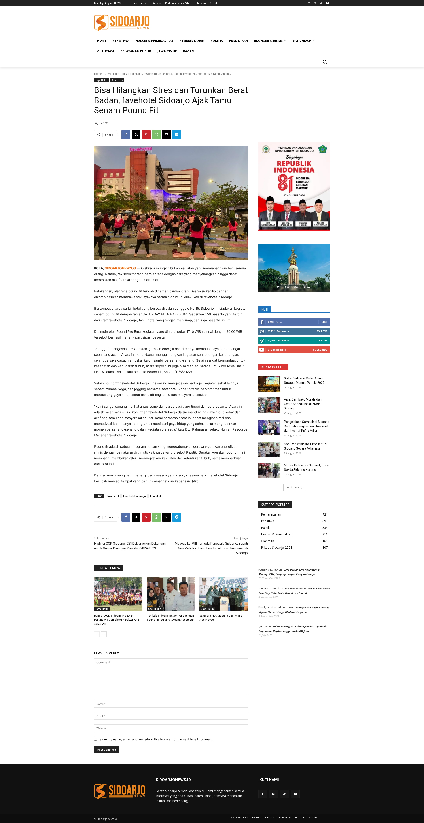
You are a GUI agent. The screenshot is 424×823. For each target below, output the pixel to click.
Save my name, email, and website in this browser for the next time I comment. (156, 739)
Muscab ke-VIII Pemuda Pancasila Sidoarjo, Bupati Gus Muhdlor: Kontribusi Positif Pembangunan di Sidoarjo (211, 548)
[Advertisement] (245, 22)
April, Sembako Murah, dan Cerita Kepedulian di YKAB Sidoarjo (303, 404)
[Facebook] (309, 3)
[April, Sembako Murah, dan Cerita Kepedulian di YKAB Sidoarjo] (269, 405)
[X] (136, 134)
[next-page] (104, 634)
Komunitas (117, 80)
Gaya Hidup (112, 74)
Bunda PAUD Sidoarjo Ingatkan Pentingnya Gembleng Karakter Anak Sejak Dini (117, 619)
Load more (293, 487)
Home (98, 74)
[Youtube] (327, 3)
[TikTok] (321, 3)
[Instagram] (315, 3)
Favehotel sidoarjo (134, 496)
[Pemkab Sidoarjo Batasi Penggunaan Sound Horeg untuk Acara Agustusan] (171, 594)
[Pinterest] (146, 134)
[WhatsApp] (156, 134)
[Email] (166, 134)
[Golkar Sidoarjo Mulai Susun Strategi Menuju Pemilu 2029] (269, 384)
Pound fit (155, 496)
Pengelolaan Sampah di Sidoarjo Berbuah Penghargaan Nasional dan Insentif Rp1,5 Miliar (306, 426)
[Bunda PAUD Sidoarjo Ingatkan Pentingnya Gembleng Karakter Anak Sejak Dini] (118, 594)
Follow (321, 331)
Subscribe (320, 349)
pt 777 (263, 626)
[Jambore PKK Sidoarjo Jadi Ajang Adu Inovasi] (223, 594)
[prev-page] (97, 634)
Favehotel (113, 496)
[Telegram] (176, 134)
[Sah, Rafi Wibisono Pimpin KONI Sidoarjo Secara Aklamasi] (269, 449)
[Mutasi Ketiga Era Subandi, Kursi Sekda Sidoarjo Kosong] (269, 470)
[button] (324, 61)
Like (324, 322)
